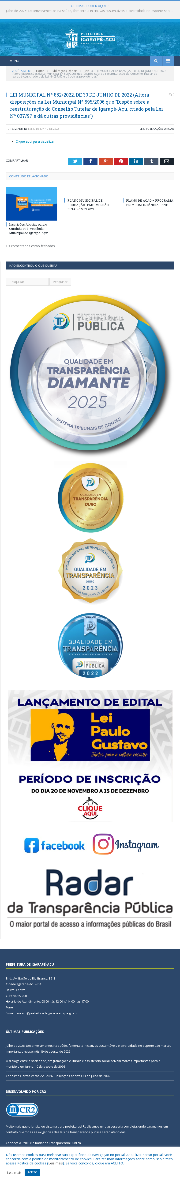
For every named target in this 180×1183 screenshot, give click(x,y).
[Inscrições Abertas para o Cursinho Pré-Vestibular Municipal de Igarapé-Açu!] (31, 203)
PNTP (25, 1143)
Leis (142, 128)
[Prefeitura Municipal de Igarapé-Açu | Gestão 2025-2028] (90, 38)
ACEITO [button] (32, 1172)
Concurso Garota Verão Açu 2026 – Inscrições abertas (44, 1076)
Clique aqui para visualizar (35, 141)
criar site (34, 1126)
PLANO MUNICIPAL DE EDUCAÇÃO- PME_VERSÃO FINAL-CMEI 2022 (88, 204)
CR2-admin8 (19, 128)
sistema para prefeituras (63, 1126)
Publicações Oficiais (160, 128)
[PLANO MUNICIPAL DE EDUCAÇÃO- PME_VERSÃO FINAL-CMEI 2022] (90, 192)
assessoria (115, 1126)
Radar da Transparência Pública (58, 1143)
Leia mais (55, 1163)
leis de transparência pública (80, 1132)
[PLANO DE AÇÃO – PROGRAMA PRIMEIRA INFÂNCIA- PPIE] (148, 192)
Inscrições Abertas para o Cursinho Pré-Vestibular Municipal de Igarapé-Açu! (28, 228)
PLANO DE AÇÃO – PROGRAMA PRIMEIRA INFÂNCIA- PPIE (149, 202)
